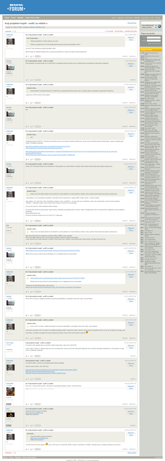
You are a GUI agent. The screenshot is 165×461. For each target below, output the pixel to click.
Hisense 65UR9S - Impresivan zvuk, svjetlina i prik (152, 71)
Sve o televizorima (150, 239)
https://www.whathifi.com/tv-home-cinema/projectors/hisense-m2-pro (48, 146)
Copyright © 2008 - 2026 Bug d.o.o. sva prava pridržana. (82, 460)
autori (152, 17)
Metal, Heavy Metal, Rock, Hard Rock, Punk (152, 221)
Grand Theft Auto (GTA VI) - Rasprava (153, 168)
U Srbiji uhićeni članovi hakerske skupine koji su (152, 119)
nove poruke (145, 17)
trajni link (125, 56)
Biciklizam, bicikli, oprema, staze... (152, 133)
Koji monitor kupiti (150, 128)
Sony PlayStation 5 (150, 156)
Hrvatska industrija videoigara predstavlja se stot (152, 214)
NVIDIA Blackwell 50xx (151, 174)
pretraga (157, 17)
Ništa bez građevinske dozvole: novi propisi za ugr (153, 137)
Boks (146, 58)
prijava (114, 17)
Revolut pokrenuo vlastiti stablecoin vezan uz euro (152, 189)
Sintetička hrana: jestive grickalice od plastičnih (151, 95)
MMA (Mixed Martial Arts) (152, 56)
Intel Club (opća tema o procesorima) (151, 125)
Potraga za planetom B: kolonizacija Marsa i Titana (152, 67)
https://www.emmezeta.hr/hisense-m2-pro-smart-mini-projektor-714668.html (50, 155)
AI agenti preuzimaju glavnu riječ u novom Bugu (153, 179)
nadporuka (132, 56)
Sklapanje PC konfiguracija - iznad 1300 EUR (153, 60)
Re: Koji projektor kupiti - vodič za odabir (39, 35)
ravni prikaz (119, 31)
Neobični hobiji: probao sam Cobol (153, 106)
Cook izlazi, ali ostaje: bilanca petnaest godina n (152, 130)
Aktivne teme (146, 50)
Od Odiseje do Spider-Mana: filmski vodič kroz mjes (153, 122)
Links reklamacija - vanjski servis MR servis (152, 165)
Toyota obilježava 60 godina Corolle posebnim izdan (153, 205)
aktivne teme (129, 17)
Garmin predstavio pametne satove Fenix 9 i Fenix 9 (153, 92)
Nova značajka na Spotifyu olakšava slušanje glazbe (152, 243)
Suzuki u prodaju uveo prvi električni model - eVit (152, 146)
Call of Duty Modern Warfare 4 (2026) (153, 140)
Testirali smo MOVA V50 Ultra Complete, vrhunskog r (153, 192)
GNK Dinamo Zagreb (151, 258)
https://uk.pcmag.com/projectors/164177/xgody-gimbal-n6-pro (46, 373)
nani (8, 409)
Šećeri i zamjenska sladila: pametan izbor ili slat (152, 89)
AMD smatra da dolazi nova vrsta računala (153, 247)
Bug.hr (7, 18)
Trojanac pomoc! (149, 237)
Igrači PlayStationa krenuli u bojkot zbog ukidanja (153, 272)
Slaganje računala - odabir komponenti (152, 101)
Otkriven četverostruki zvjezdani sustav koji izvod (152, 153)
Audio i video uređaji (32, 18)
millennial (9, 35)
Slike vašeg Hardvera (151, 241)
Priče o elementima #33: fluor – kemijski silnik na (152, 225)
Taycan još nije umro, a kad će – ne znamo (153, 268)
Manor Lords (148, 232)
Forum (13, 18)
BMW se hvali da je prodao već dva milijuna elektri (152, 109)
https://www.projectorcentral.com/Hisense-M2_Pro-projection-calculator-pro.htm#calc (53, 287)
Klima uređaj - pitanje (151, 103)
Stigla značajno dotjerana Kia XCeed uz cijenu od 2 (152, 196)
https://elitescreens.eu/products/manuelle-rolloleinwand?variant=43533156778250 (53, 250)
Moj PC (9, 404)
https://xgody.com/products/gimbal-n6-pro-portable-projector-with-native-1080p (51, 370)
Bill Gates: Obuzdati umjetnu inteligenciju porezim (153, 86)
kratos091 (10, 383)
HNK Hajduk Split (150, 249)
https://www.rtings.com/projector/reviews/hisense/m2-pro (44, 148)
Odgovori (131, 37)
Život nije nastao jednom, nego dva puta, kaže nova (152, 143)
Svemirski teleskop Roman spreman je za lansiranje (152, 171)
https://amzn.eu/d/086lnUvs (34, 413)
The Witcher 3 (149, 231)
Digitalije (20, 18)
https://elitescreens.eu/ (33, 213)
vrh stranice (158, 457)
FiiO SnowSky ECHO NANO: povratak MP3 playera (151, 79)
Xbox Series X (149, 266)
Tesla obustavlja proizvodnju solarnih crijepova (153, 112)
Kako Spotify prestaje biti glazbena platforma (152, 150)
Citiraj (131, 39)
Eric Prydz (10, 343)
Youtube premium (150, 259)
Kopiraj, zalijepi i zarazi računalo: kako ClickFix (151, 115)
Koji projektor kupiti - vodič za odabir (38, 343)
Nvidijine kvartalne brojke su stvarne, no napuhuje (153, 75)
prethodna (8, 31)
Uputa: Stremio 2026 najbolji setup (153, 228)
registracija (120, 17)
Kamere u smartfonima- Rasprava (151, 202)
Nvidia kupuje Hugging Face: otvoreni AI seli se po (152, 199)
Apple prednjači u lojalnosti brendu (152, 235)
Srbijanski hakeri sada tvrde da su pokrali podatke (153, 186)
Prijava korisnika (148, 33)
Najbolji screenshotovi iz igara (152, 53)
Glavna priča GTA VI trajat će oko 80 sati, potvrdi (152, 218)
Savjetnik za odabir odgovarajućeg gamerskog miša (152, 263)
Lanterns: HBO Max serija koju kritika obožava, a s (152, 176)
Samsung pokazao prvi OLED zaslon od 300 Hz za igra (153, 210)
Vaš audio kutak (149, 98)
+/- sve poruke (109, 31)
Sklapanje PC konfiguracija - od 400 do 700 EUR (153, 82)
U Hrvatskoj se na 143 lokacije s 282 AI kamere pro (153, 158)
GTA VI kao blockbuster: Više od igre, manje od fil (152, 252)
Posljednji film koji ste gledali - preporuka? (153, 63)
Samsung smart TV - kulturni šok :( (151, 183)
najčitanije (137, 17)
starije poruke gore (131, 31)
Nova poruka (132, 23)
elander (9, 61)
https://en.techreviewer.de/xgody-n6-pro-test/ (40, 371)
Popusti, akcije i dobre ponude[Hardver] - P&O (151, 161)
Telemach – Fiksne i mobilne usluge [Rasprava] (153, 255)
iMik (7, 225)
